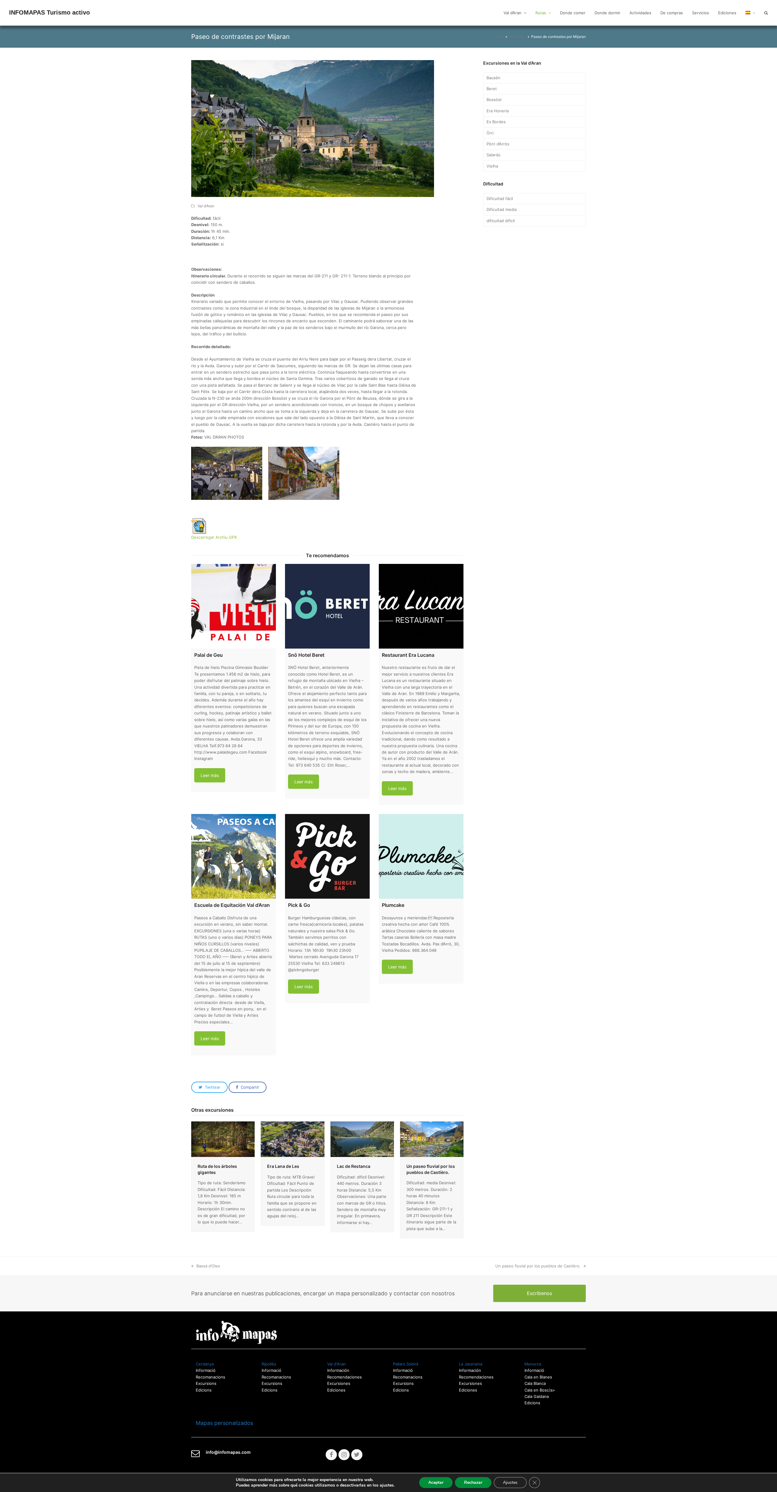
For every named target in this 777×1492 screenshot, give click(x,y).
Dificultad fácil (500, 198)
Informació (403, 1370)
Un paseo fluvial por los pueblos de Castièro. (538, 1265)
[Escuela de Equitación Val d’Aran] (233, 856)
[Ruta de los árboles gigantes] (223, 1138)
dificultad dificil (501, 220)
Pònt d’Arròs (498, 143)
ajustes (387, 1485)
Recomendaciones (344, 1377)
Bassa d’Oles (208, 1265)
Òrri (490, 133)
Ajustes (510, 1482)
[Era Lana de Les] (292, 1138)
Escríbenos (539, 1293)
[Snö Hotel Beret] (327, 606)
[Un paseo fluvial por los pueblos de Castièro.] (431, 1138)
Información (338, 1370)
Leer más (210, 775)
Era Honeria (498, 110)
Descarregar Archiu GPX (214, 537)
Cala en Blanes (538, 1377)
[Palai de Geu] (233, 606)
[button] (209, 1087)
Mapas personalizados (222, 1423)
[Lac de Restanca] (362, 1138)
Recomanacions (210, 1377)
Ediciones (336, 1390)
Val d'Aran (206, 206)
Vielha (492, 166)
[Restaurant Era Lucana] (421, 606)
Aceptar (435, 1482)
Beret (492, 88)
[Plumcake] (421, 856)
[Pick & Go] (327, 856)
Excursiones (338, 1383)
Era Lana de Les (283, 1166)
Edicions (204, 1390)
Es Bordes (496, 121)
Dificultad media (502, 209)
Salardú (493, 154)
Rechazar (473, 1482)
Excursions (206, 1383)
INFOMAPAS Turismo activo (49, 12)
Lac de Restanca (353, 1166)
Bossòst (494, 99)
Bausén (493, 77)
